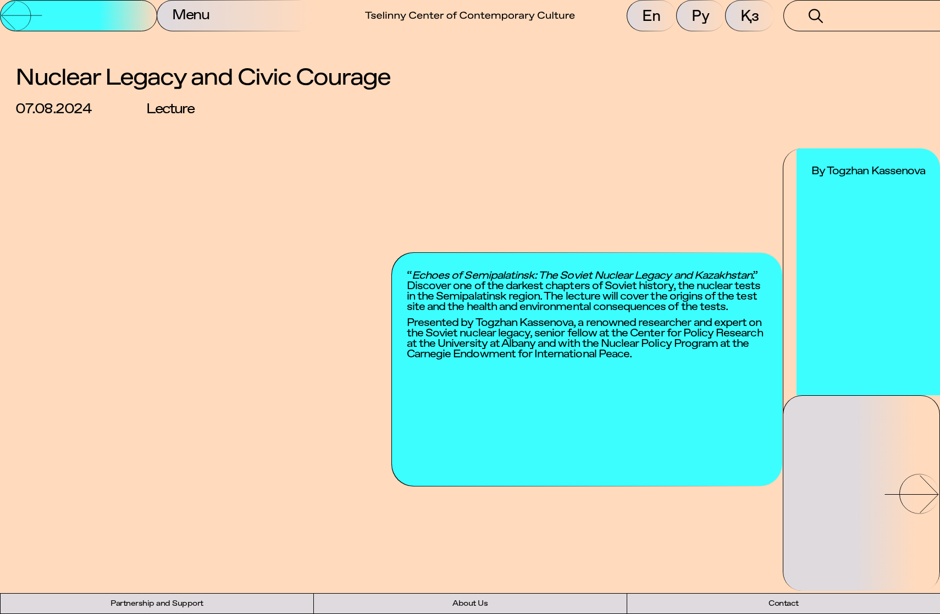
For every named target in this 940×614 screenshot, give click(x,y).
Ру (701, 15)
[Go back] (78, 15)
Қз (749, 15)
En (651, 15)
